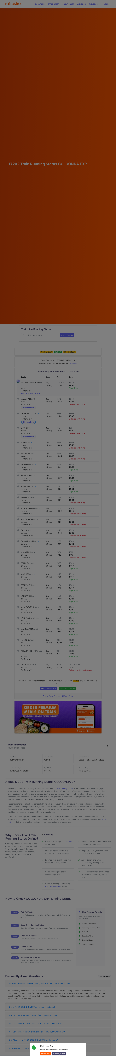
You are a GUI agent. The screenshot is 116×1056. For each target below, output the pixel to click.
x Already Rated (59, 1054)
